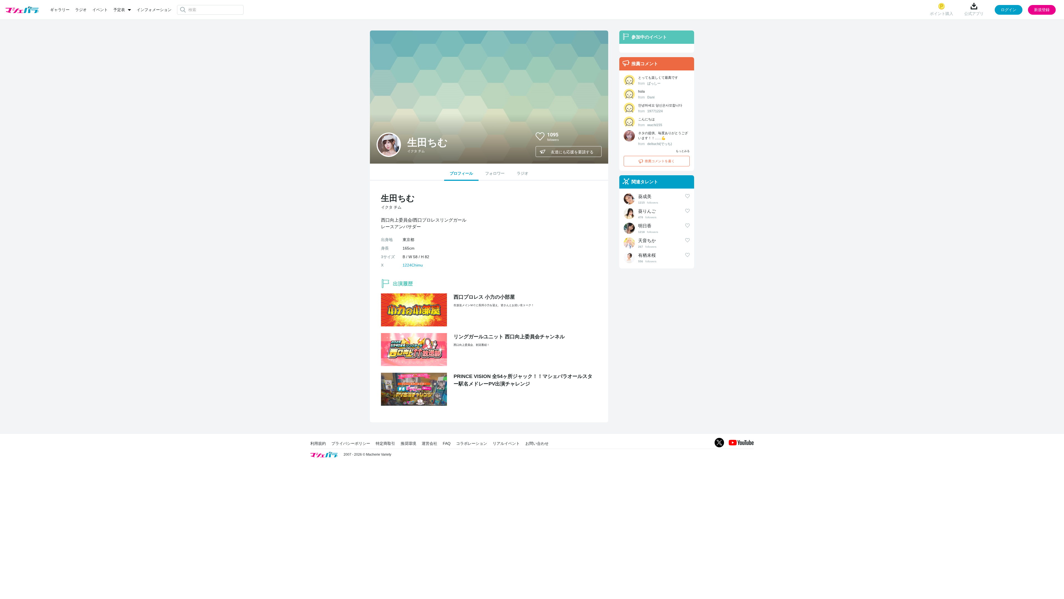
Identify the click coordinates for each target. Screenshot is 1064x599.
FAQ (447, 443)
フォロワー (495, 173)
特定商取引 (385, 443)
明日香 (644, 226)
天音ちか (647, 240)
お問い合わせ (537, 443)
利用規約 (318, 443)
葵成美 (644, 196)
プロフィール (461, 173)
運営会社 (429, 443)
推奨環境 (408, 443)
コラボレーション (471, 443)
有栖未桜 (647, 255)
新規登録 (1042, 9)
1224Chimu (413, 265)
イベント (100, 9)
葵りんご (647, 211)
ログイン (1008, 9)
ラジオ (81, 9)
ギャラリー (60, 9)
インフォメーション (154, 9)
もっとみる (683, 151)
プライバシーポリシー (350, 443)
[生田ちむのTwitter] (592, 136)
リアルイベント (506, 443)
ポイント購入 (941, 13)
